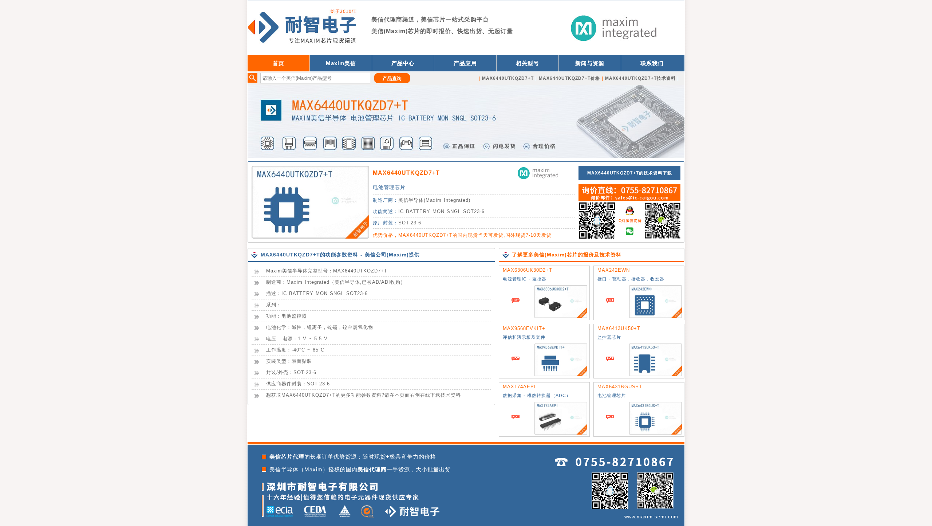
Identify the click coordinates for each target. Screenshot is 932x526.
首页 (278, 63)
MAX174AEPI (519, 386)
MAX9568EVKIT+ (524, 328)
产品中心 (403, 63)
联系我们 (652, 63)
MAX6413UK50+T (618, 328)
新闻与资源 (589, 63)
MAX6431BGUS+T (619, 386)
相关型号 (527, 63)
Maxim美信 (341, 63)
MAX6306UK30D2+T (527, 270)
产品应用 (465, 63)
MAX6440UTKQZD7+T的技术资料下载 (629, 173)
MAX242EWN (613, 270)
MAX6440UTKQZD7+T (406, 173)
